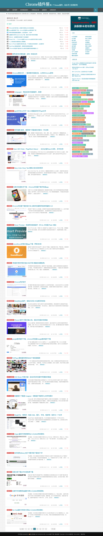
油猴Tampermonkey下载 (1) (79, 136)
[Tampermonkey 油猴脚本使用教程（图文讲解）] (84, 23)
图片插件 (74, 40)
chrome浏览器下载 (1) (78, 108)
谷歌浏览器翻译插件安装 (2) (79, 90)
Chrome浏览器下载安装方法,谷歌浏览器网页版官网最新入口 (24, 48)
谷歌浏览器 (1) (76, 106)
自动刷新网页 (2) (77, 97)
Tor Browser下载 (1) (87, 154)
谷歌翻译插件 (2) (84, 88)
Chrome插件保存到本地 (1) (79, 145)
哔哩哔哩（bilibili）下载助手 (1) (80, 156)
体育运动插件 (88, 36)
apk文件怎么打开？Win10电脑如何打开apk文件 (30, 111)
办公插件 (9, 339)
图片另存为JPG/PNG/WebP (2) (80, 99)
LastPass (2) (90, 95)
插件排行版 (88, 44)
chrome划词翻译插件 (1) (78, 126)
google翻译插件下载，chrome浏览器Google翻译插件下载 (22, 30)
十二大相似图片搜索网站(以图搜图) (17, 41)
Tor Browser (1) (76, 151)
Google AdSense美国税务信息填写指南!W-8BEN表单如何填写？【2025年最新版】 (84, 63)
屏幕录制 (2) (91, 101)
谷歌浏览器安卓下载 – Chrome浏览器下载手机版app (31, 187)
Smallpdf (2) (83, 95)
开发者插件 (10, 149)
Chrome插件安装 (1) (88, 113)
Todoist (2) (84, 101)
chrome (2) (89, 90)
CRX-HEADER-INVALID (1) (79, 117)
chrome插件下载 (50, 534)
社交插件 (87, 51)
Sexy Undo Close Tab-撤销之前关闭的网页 (28, 168)
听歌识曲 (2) (75, 104)
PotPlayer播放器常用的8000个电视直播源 (26, 358)
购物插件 (87, 53)
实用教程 (9, 54)
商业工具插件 (88, 38)
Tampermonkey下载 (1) (87, 133)
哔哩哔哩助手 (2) (85, 92)
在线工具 (9, 491)
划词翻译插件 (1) (89, 126)
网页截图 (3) (75, 88)
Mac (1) (88, 124)
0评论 (61, 68)
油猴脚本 (44, 10)
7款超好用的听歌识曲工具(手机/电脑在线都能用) (28, 263)
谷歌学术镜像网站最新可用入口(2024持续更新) (28, 491)
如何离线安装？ (24, 10)
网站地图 (57, 534)
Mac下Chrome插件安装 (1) (79, 124)
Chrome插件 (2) (76, 92)
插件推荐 (14, 10)
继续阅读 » (33, 60)
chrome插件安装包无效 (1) (79, 122)
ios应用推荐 (74, 36)
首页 (8, 10)
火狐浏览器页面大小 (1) (78, 149)
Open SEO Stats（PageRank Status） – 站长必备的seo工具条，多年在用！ (38, 149)
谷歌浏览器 (74, 53)
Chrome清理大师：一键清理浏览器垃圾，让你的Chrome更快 (32, 73)
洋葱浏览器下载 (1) (77, 154)
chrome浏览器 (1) (85, 106)
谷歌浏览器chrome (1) (85, 104)
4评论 (60, 353)
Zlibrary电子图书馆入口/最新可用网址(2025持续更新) (21, 28)
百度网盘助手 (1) (91, 136)
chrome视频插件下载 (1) (89, 131)
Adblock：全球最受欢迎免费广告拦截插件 (19, 37)
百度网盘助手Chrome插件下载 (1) (81, 140)
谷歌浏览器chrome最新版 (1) (79, 111)
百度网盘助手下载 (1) (78, 142)
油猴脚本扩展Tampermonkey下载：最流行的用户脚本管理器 (23, 35)
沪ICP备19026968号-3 (23, 534)
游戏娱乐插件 (10, 320)
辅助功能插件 (10, 301)
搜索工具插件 (88, 46)
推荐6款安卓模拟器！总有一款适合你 (24, 54)
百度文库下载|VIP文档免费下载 (22, 472)
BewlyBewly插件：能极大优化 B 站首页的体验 (29, 301)
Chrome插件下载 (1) (77, 138)
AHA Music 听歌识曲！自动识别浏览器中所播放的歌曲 (32, 377)
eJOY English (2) (77, 101)
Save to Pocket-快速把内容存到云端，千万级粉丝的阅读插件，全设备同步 (26, 44)
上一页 (21, 529)
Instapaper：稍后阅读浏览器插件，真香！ (28, 92)
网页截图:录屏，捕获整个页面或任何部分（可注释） (32, 130)
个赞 (67, 68)
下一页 (53, 529)
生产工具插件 (10, 92)
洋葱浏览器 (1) (84, 151)
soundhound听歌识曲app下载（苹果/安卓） (28, 244)
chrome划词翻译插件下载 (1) (79, 129)
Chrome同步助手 (20, 282)
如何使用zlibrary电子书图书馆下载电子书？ (28, 453)
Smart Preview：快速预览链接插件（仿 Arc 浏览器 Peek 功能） (35, 225)
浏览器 (73, 50)
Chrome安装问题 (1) (77, 113)
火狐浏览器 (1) (88, 149)
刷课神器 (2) (75, 95)
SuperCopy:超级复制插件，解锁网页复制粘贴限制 (21, 46)
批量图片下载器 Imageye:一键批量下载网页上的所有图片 (33, 396)
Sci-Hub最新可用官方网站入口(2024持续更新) (27, 510)
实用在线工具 (35, 10)
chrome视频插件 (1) (77, 131)
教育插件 (74, 48)
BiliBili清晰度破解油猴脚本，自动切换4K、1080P (20, 32)
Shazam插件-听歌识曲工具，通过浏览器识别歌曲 (31, 320)
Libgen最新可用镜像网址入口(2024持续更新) (29, 434)
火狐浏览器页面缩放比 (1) (79, 147)
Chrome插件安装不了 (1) (78, 115)
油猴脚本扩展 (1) (77, 133)
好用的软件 (53, 10)
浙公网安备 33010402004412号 (37, 534)
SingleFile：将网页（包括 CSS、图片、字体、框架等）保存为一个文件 (38, 415)
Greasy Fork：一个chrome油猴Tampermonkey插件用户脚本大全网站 (25, 39)
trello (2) (91, 99)
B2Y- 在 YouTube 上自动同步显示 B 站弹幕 (82, 71)
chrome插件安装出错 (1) (78, 120)
